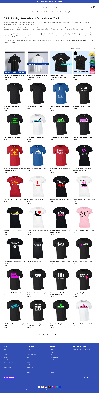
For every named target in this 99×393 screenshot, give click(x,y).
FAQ (5, 352)
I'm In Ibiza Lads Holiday (12, 137)
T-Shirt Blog (30, 359)
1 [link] (39, 334)
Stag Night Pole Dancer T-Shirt (60, 261)
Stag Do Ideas (30, 367)
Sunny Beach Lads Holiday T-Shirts (36, 138)
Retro (51, 362)
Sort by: (72, 48)
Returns (6, 357)
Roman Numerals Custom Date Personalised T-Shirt (14, 76)
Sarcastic (52, 359)
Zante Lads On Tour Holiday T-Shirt (37, 293)
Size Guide (29, 352)
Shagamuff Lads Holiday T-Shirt (83, 324)
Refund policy (7, 367)
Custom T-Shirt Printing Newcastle (12, 107)
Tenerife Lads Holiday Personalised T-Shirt (34, 324)
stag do (24, 29)
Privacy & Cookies (8, 362)
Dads (51, 354)
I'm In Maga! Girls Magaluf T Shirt (15, 199)
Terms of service (63, 389)
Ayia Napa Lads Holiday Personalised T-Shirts (57, 293)
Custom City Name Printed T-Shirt (82, 76)
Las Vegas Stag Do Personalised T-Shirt (83, 293)
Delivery (6, 354)
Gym (51, 370)
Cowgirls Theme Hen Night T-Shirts (13, 231)
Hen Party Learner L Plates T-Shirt (36, 200)
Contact (6, 359)
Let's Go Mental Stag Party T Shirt (59, 107)
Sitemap (29, 372)
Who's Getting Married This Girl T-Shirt (14, 262)
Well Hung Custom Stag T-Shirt (37, 168)
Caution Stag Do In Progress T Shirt (60, 169)
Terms (5, 364)
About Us (29, 349)
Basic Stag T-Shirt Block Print (13, 293)
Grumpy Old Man (54, 357)
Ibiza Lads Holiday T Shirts (82, 106)
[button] (5, 7)
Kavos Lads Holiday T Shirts (59, 137)
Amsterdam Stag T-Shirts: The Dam (60, 324)
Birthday (52, 367)
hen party (32, 29)
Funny (51, 352)
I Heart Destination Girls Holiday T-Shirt (37, 231)
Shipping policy (72, 389)
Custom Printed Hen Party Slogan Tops (84, 200)
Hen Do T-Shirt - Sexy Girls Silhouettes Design (82, 169)
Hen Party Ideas (31, 364)
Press (28, 357)
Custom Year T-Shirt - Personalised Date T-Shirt (58, 76)
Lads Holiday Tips (31, 370)
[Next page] (59, 334)
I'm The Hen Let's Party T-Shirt (60, 199)
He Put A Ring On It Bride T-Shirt (84, 230)
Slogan (51, 349)
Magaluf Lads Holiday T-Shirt (82, 137)
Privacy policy (56, 389)
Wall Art (52, 372)
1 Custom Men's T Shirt (34, 106)
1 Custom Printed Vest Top (35, 261)
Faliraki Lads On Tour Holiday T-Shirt (14, 324)
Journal (29, 362)
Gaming (52, 364)
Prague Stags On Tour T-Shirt (82, 261)
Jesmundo (29, 389)
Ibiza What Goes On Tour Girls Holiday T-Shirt (60, 231)
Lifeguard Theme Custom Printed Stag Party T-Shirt (15, 169)
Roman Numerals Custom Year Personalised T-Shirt (37, 76)
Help (5, 349)
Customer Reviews (31, 354)
